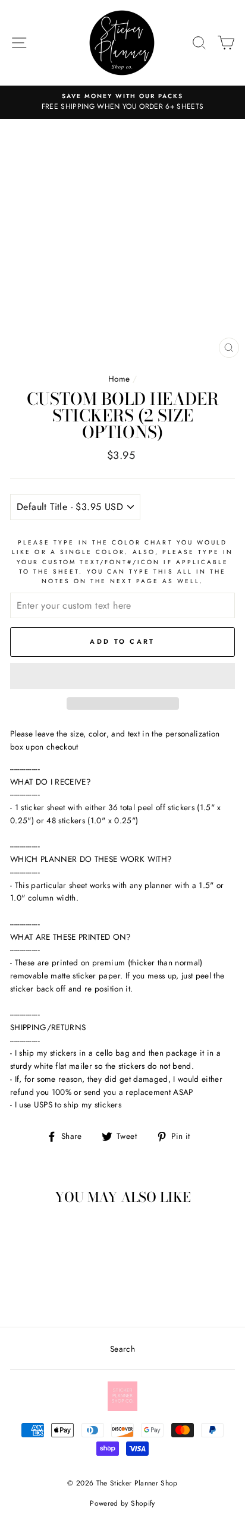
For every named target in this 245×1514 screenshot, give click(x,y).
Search (122, 1349)
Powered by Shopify (122, 1503)
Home (119, 379)
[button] (122, 676)
